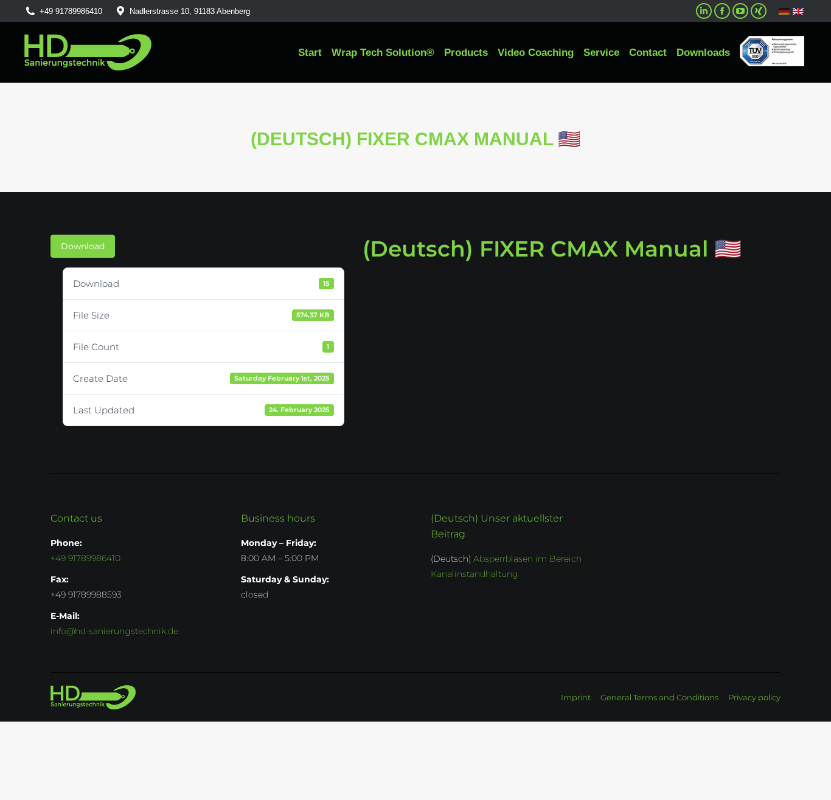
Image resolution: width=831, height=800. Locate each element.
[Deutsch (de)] (784, 11)
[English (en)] (798, 11)
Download (83, 246)
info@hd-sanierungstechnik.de (114, 631)
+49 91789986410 (71, 11)
